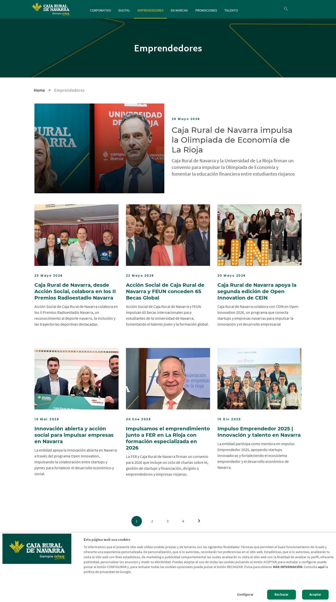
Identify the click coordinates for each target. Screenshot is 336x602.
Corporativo (100, 10)
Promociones (206, 10)
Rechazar (282, 594)
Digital (124, 10)
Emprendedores (150, 10)
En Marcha (179, 10)
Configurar (245, 594)
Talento (231, 10)
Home (39, 90)
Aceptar (315, 594)
